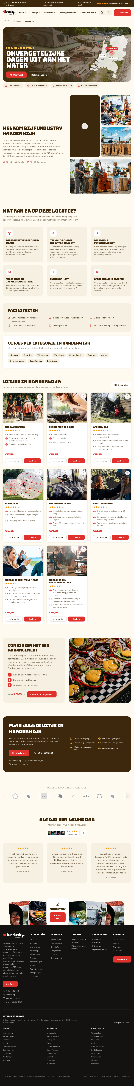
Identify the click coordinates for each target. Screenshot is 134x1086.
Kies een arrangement (41, 694)
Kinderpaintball (60, 503)
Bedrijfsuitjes (36, 361)
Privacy (116, 1076)
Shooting (28, 355)
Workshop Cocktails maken (21, 580)
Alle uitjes (123, 385)
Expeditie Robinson (61, 427)
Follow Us (57, 917)
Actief (104, 355)
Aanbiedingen (36, 962)
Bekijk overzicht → (122, 1022)
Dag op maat (56, 958)
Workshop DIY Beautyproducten (60, 581)
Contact (10, 984)
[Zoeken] (102, 12)
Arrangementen (67, 12)
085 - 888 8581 (45, 753)
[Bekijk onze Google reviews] (84, 833)
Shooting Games (103, 503)
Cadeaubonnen (88, 12)
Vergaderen (56, 951)
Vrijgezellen (42, 355)
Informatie (14, 461)
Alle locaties (118, 940)
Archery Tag (100, 427)
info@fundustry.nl (35, 760)
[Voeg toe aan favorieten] (39, 396)
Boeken (124, 12)
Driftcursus (96, 946)
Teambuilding (56, 943)
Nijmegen (117, 947)
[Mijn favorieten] (109, 12)
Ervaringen (52, 361)
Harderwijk (117, 951)
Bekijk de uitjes (39, 74)
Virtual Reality (76, 355)
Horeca (54, 954)
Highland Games (15, 427)
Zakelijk (34, 12)
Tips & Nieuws (106, 1076)
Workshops (59, 355)
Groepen (92, 355)
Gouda (116, 943)
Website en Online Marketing (59, 1076)
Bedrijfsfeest (56, 947)
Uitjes (21, 12)
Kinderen (14, 355)
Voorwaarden (126, 1076)
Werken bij (94, 1076)
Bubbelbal (11, 503)
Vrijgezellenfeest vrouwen (78, 941)
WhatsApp (16, 760)
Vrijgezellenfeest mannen (78, 947)
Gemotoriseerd (17, 361)
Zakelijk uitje (56, 940)
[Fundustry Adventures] (9, 12)
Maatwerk (18, 74)
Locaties (48, 12)
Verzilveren (122, 959)
